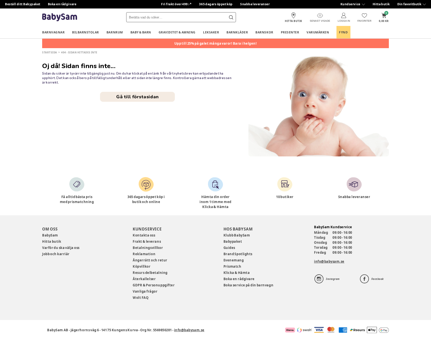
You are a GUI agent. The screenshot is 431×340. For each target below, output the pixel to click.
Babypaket (232, 241)
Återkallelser (144, 279)
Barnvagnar (53, 32)
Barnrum (115, 32)
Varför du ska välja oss (61, 247)
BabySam (50, 235)
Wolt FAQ (140, 297)
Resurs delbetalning (150, 272)
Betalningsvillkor (148, 247)
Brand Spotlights (237, 254)
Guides (229, 247)
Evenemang (233, 260)
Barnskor (264, 32)
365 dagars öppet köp (216, 4)
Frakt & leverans (147, 241)
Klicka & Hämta (236, 272)
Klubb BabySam (236, 235)
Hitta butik (381, 4)
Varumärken (318, 32)
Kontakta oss (144, 235)
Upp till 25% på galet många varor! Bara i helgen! (215, 43)
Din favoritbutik (409, 4)
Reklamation (144, 254)
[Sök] (231, 17)
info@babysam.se (329, 261)
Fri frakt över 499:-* (176, 4)
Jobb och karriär (56, 254)
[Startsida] (59, 17)
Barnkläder (237, 32)
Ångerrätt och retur (150, 260)
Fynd (343, 32)
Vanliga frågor (145, 291)
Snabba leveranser (255, 4)
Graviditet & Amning (177, 32)
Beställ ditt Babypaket (22, 4)
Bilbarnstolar (85, 32)
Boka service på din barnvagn (248, 285)
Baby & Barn (140, 32)
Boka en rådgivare (62, 4)
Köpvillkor (141, 266)
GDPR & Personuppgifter (154, 285)
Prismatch (232, 266)
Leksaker (211, 32)
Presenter (290, 32)
